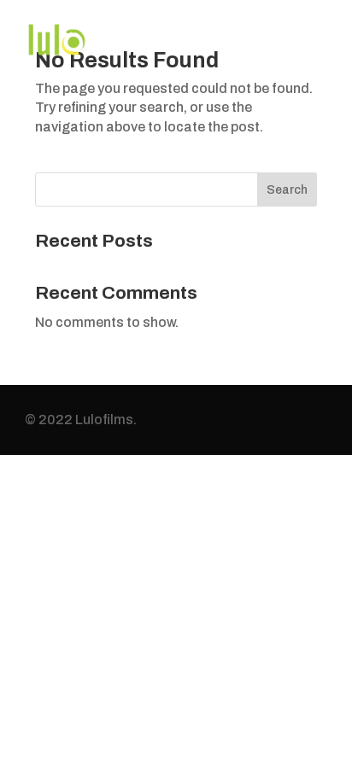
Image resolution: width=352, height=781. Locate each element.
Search (287, 190)
